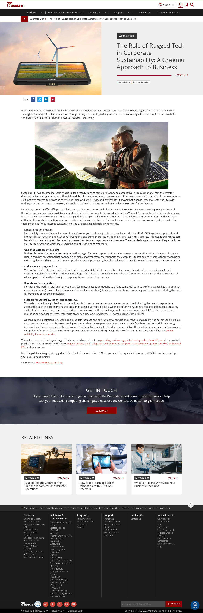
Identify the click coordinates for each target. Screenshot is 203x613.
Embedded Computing (33, 538)
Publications (163, 527)
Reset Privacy (57, 611)
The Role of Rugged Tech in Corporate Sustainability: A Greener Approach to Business (92, 18)
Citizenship (82, 524)
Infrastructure (56, 568)
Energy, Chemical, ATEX (61, 535)
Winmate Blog (37, 18)
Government (56, 585)
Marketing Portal (111, 532)
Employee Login (75, 611)
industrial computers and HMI (150, 343)
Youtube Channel (165, 533)
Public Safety (56, 557)
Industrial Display (31, 521)
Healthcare (55, 576)
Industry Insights (124, 82)
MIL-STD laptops (94, 343)
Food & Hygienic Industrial (57, 550)
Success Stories (57, 596)
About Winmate (84, 519)
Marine (53, 554)
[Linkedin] (46, 604)
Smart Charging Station (61, 593)
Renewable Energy (58, 579)
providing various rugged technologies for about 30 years (132, 340)
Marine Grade (29, 543)
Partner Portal (110, 529)
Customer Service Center (112, 525)
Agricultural (55, 543)
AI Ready (54, 533)
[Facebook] (53, 604)
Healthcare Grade (31, 540)
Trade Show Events (166, 530)
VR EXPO (161, 535)
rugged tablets (75, 343)
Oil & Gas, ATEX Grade (33, 551)
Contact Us (145, 12)
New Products (163, 519)
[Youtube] (74, 604)
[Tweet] (40, 99)
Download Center (112, 521)
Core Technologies (166, 543)
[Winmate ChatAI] (195, 605)
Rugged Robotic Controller (30, 547)
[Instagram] (67, 604)
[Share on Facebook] (33, 99)
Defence (54, 566)
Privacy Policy (41, 611)
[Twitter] (60, 604)
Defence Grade (30, 529)
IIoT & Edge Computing (141, 82)
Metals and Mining (58, 590)
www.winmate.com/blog (49, 362)
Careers (80, 527)
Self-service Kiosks (59, 582)
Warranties (109, 519)
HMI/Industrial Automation (57, 539)
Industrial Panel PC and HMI (34, 525)
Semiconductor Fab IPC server (61, 523)
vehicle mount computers (118, 343)
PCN (159, 524)
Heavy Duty (55, 588)
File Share (108, 535)
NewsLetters (163, 521)
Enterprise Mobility (32, 519)
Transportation (57, 546)
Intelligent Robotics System (59, 572)
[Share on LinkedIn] (46, 99)
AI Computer (29, 554)
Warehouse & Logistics (61, 563)
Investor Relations (85, 521)
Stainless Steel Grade (33, 557)
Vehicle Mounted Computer (31, 533)
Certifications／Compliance (164, 539)
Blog (159, 546)
